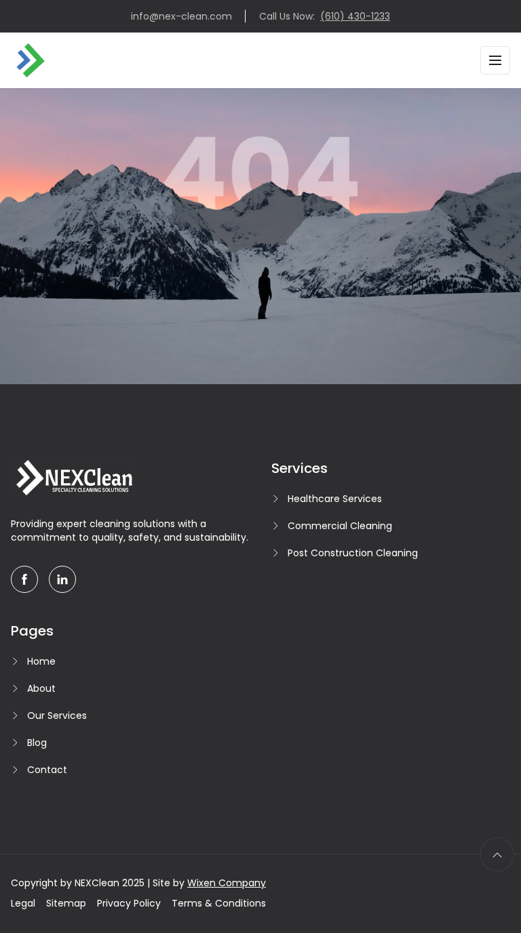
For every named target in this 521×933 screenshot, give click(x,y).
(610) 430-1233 (355, 16)
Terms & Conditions (219, 903)
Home (41, 661)
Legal (23, 903)
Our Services (57, 715)
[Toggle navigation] (495, 60)
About (41, 688)
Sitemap (66, 903)
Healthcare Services (335, 498)
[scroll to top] (497, 854)
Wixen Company (226, 883)
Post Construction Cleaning (353, 553)
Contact (47, 769)
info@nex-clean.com (181, 16)
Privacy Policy (129, 903)
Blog (37, 742)
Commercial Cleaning (340, 526)
